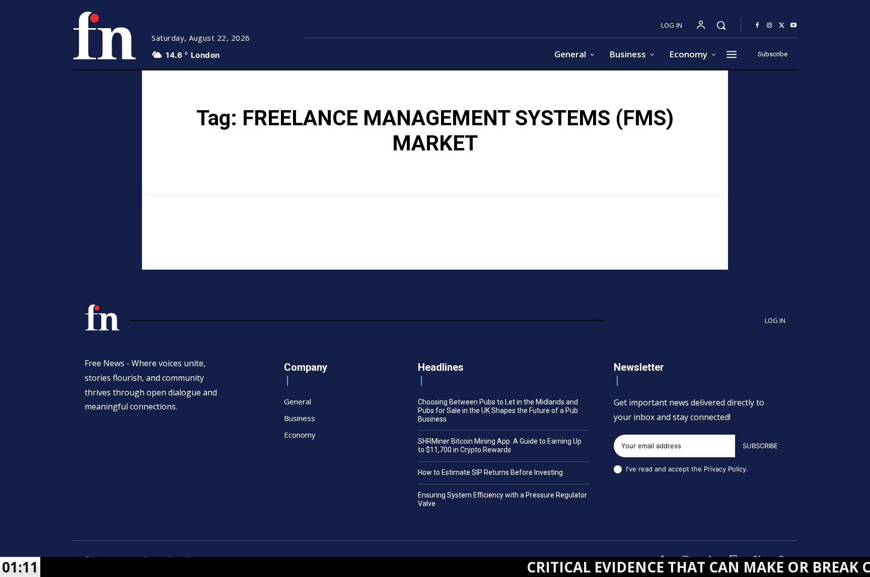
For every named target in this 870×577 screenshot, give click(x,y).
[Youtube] (793, 26)
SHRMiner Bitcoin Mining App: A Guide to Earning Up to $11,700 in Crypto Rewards (500, 445)
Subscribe (760, 446)
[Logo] (104, 35)
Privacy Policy (725, 469)
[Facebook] (757, 26)
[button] (721, 25)
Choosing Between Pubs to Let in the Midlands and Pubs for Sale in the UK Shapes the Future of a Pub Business (498, 410)
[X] (781, 26)
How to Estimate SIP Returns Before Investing (490, 472)
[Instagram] (769, 26)
